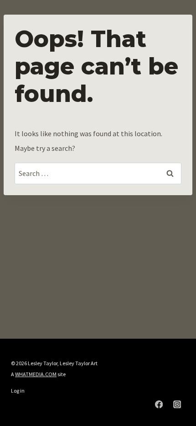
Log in (18, 390)
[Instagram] (177, 404)
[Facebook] (159, 404)
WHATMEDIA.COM (36, 374)
